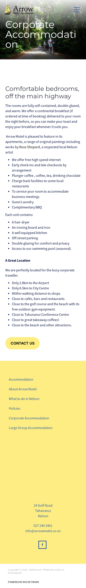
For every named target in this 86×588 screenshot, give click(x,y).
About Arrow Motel (23, 389)
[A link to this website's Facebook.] (42, 545)
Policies (14, 408)
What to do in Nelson (24, 399)
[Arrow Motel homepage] (37, 9)
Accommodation (21, 379)
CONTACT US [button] (22, 343)
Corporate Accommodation (29, 418)
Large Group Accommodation (30, 428)
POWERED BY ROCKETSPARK (23, 582)
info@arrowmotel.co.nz (43, 531)
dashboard (35, 570)
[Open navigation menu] (76, 9)
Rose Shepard (29, 147)
